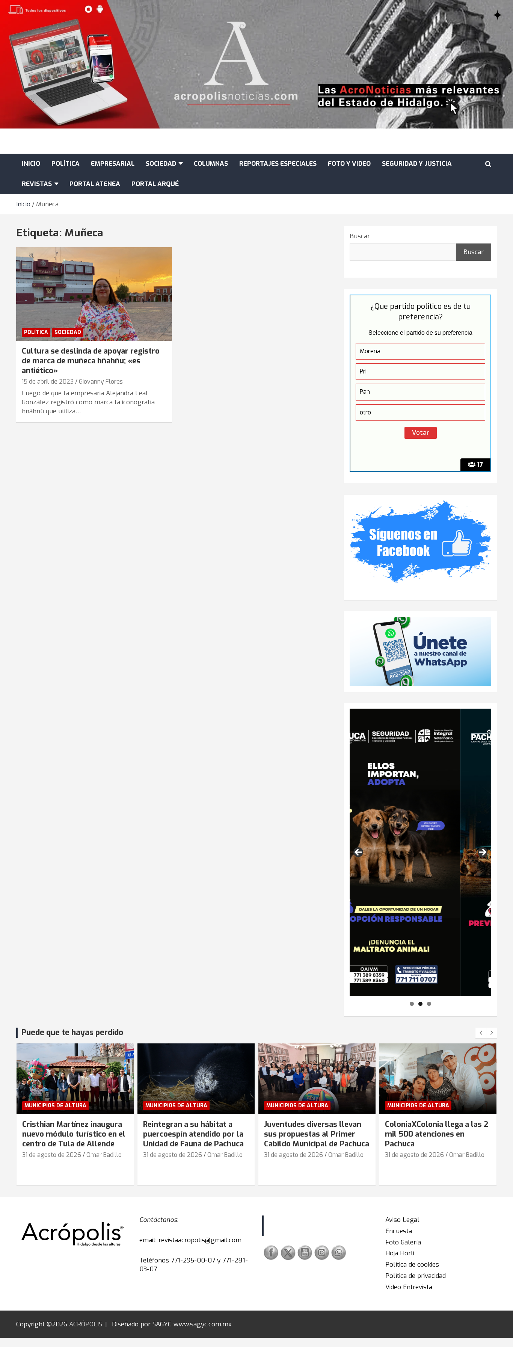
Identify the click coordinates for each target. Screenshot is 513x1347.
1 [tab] (412, 1004)
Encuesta (398, 1231)
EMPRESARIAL (112, 163)
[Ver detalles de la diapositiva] (420, 852)
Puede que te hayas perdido (72, 1032)
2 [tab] (420, 1004)
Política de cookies (412, 1264)
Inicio (31, 163)
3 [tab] (429, 1004)
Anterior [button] (358, 852)
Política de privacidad (415, 1275)
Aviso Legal (402, 1219)
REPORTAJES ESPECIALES (278, 163)
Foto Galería (403, 1242)
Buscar (360, 236)
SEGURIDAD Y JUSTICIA (417, 163)
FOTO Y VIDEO (349, 163)
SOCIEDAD (161, 163)
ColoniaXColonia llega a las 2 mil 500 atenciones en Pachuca (436, 1134)
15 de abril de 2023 (48, 382)
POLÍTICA (65, 163)
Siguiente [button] (482, 852)
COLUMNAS (211, 163)
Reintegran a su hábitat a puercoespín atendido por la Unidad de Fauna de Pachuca (193, 1134)
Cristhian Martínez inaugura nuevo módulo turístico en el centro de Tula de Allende (73, 1134)
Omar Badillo (104, 1155)
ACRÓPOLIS (85, 1324)
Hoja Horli (399, 1253)
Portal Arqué (155, 184)
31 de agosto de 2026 (51, 1155)
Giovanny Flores (101, 382)
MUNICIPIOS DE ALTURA (55, 1105)
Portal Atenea (94, 184)
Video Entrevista (408, 1287)
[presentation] (480, 1033)
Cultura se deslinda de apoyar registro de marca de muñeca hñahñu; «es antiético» (91, 361)
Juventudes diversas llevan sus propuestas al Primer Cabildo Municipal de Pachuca (316, 1134)
